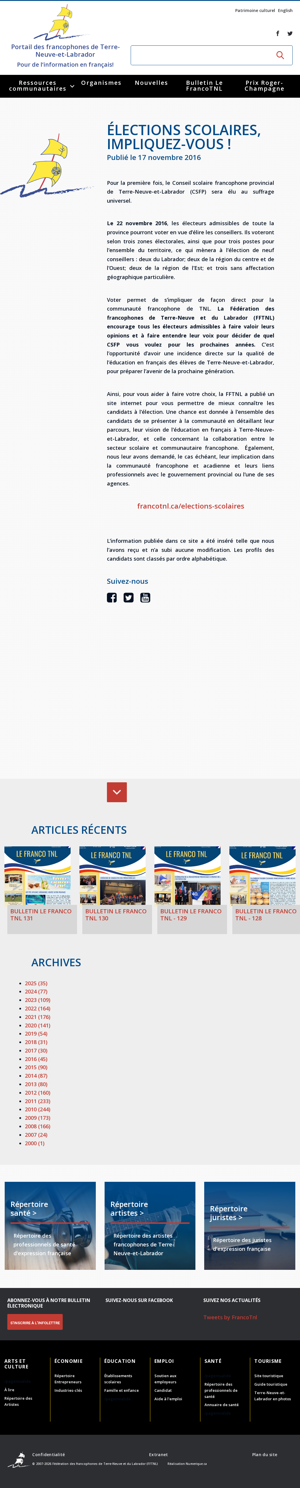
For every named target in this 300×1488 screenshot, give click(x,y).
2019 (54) (36, 1033)
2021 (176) (37, 1016)
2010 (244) (37, 1109)
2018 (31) (36, 1042)
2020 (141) (37, 1025)
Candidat (163, 1390)
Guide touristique (270, 1384)
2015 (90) (36, 1067)
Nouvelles (151, 83)
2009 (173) (37, 1117)
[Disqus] (190, 700)
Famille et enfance (121, 1390)
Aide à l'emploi (168, 1398)
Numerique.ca (196, 1464)
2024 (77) (36, 991)
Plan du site (264, 1454)
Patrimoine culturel (255, 10)
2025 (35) (36, 983)
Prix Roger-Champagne (264, 85)
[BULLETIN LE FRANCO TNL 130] (112, 876)
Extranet (158, 1454)
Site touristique (268, 1375)
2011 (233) (37, 1101)
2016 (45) (36, 1058)
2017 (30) (36, 1050)
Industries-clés (68, 1390)
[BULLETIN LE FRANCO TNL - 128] (262, 876)
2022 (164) (37, 1008)
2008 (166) (37, 1126)
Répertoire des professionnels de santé (221, 1390)
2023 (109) (37, 999)
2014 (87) (36, 1075)
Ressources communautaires (38, 85)
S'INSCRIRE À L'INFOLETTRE (35, 1323)
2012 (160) (37, 1092)
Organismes (101, 83)
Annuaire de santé (221, 1404)
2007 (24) (36, 1134)
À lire (9, 1389)
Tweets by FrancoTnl (230, 1317)
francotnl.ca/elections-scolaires (190, 506)
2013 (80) (36, 1084)
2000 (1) (35, 1143)
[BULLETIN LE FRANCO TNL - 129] (187, 876)
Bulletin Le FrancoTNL (204, 85)
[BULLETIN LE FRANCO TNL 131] (37, 876)
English (285, 10)
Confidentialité (48, 1454)
